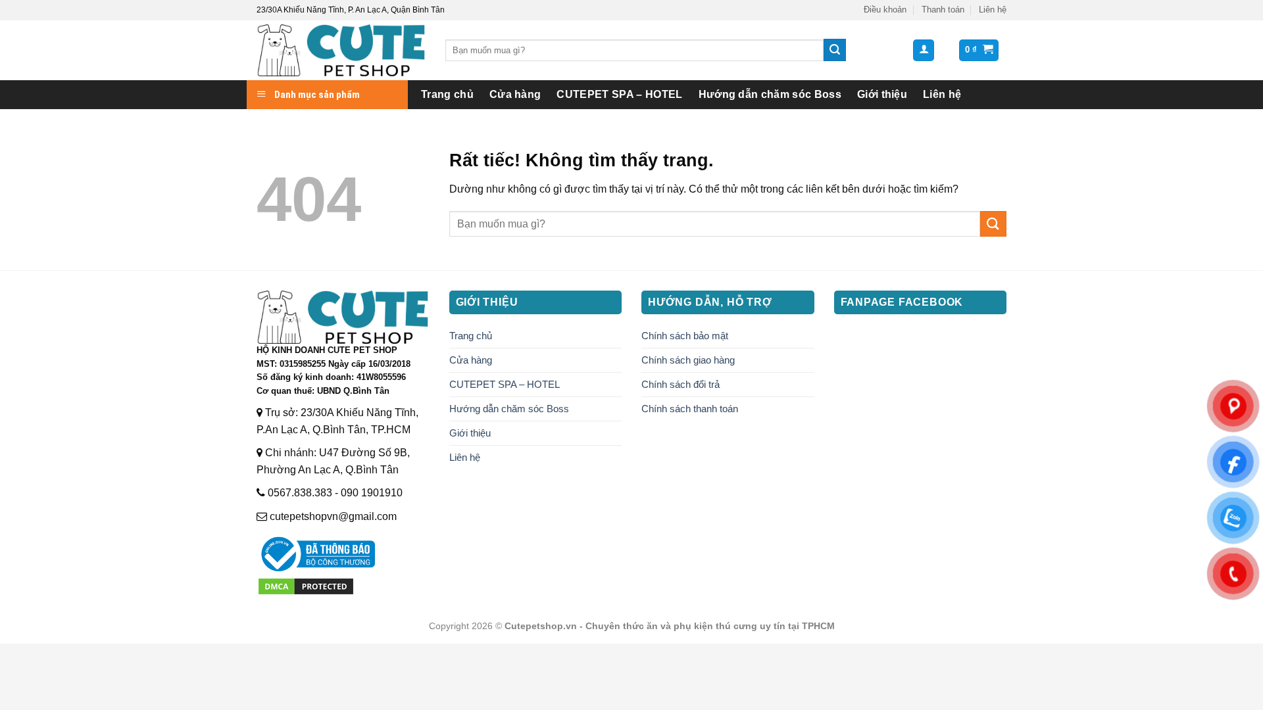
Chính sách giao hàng (688, 360)
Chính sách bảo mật (684, 335)
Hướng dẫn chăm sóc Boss (770, 94)
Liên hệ (992, 9)
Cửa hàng (515, 94)
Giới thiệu (882, 94)
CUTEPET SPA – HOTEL (619, 94)
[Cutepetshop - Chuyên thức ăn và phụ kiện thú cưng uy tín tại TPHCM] (341, 50)
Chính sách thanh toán (689, 408)
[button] (923, 50)
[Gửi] (835, 50)
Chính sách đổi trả (680, 384)
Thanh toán (943, 9)
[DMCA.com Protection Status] (306, 585)
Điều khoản (885, 9)
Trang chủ (447, 94)
